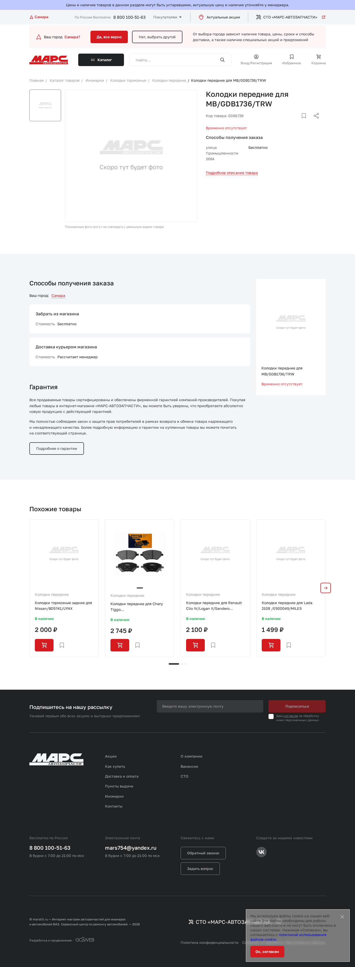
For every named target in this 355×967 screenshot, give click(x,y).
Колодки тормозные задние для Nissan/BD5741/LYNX (63, 605)
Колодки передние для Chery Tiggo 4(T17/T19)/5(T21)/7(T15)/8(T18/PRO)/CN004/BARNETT (139, 607)
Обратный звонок (203, 853)
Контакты (113, 806)
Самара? (72, 37)
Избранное (291, 63)
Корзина (318, 63)
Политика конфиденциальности (210, 942)
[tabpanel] (64, 588)
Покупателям (165, 17)
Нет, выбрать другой (157, 37)
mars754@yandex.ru (130, 847)
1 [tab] (174, 664)
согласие (291, 716)
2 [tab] (182, 664)
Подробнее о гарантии (56, 448)
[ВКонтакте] (298, 122)
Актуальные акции (223, 17)
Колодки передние (52, 594)
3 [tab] (185, 664)
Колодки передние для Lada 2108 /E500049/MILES (287, 605)
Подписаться (297, 706)
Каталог (104, 59)
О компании (191, 756)
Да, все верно (109, 37)
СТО (184, 776)
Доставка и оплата (122, 776)
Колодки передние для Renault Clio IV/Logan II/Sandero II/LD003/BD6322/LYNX (214, 606)
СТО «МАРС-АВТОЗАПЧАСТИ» (290, 17)
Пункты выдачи (119, 786)
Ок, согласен (267, 951)
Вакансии (189, 766)
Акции (111, 756)
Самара (58, 295)
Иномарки (114, 796)
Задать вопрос (200, 868)
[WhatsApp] (314, 122)
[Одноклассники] (306, 122)
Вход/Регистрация (256, 63)
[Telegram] (289, 122)
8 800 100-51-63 (129, 17)
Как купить (115, 766)
